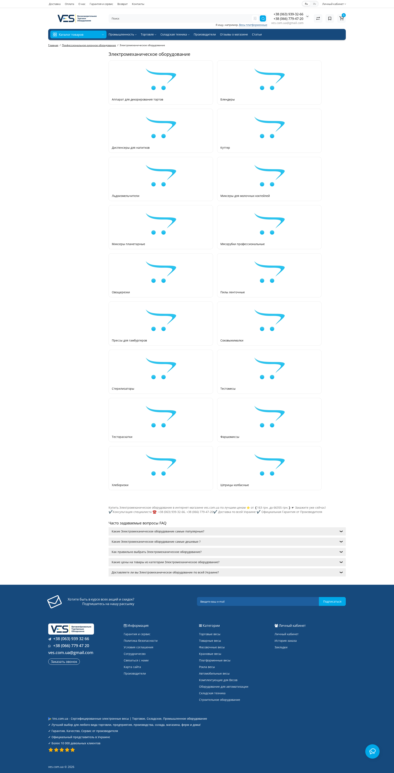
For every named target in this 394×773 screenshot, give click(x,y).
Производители (205, 34)
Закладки (281, 647)
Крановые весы (210, 654)
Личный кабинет (287, 634)
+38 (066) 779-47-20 (288, 18)
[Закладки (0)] (329, 18)
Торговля (148, 34)
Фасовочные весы (212, 647)
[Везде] (255, 18)
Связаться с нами (136, 660)
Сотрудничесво (134, 654)
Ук (314, 4)
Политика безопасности (141, 641)
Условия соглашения (138, 647)
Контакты (138, 4)
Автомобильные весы (214, 673)
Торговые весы (209, 634)
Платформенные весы (214, 660)
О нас (81, 4)
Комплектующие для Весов (218, 680)
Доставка (55, 4)
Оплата (69, 4)
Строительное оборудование (219, 700)
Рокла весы (207, 667)
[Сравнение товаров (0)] (318, 18)
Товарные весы (210, 641)
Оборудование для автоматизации (223, 687)
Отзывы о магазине (234, 34)
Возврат (122, 4)
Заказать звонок (64, 661)
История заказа (286, 641)
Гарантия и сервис (101, 4)
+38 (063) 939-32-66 (288, 14)
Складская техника (174, 34)
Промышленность (122, 34)
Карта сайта (132, 667)
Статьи (257, 34)
